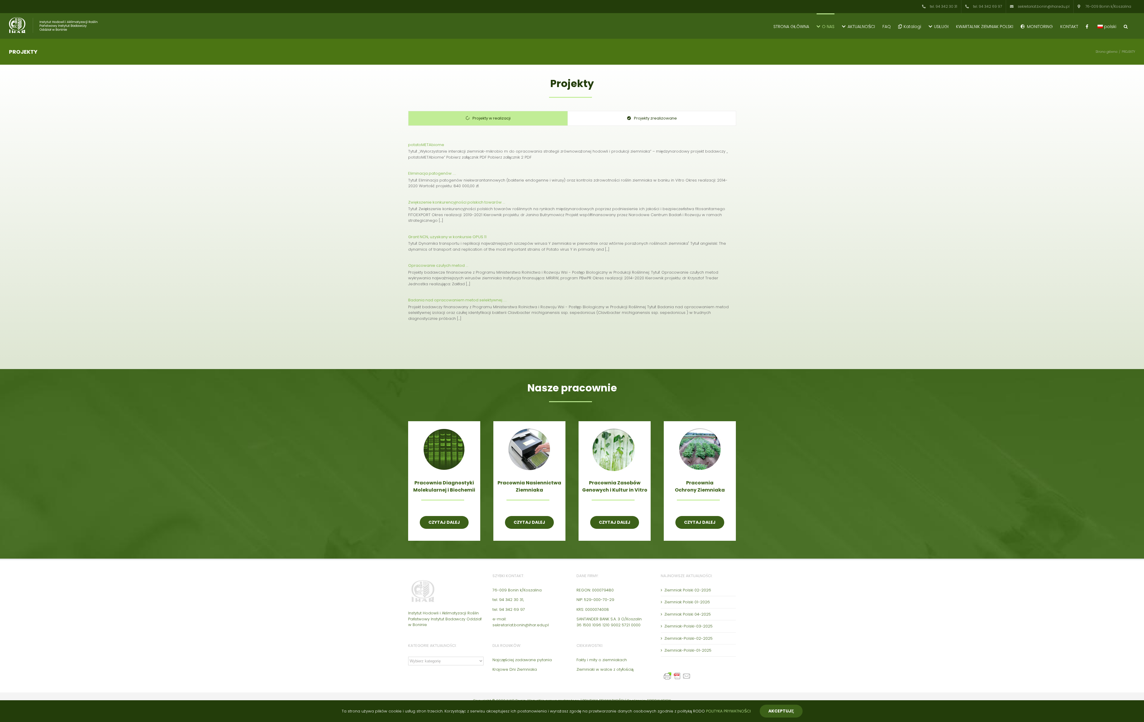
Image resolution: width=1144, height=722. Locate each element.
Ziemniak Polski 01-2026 (687, 602)
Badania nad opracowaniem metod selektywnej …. (457, 300)
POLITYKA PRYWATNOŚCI (728, 711)
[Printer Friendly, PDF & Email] (678, 675)
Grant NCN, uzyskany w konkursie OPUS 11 (447, 237)
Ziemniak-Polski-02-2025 (688, 638)
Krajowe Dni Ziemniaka (514, 669)
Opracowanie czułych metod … (438, 265)
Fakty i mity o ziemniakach (601, 660)
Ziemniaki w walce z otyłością (604, 669)
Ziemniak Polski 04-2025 (687, 614)
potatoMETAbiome (426, 145)
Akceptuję (781, 711)
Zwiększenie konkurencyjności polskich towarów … (456, 202)
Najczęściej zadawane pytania (522, 660)
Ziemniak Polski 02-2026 (687, 590)
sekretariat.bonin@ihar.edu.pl (520, 625)
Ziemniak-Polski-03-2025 (688, 626)
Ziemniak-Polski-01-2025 (687, 650)
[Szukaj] (1126, 25)
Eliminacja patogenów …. (432, 173)
